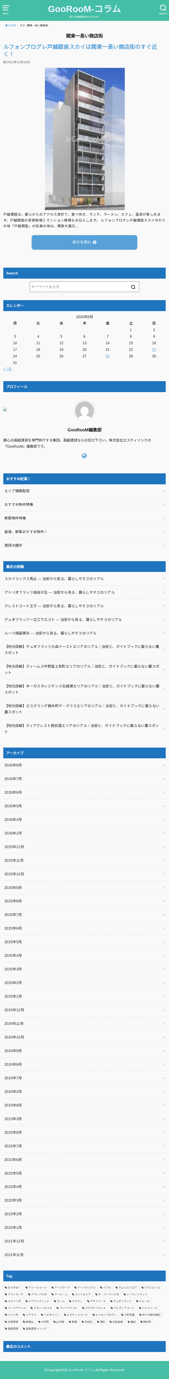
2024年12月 (14, 1010)
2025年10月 (14, 874)
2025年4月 (13, 955)
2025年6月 (13, 928)
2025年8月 (13, 901)
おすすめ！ (14, 1287)
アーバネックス (86, 1287)
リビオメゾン (52, 1314)
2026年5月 (13, 806)
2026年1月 (13, 833)
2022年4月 (13, 1187)
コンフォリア (83, 1294)
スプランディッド (38, 1301)
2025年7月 (13, 915)
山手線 (60, 1321)
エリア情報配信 (17, 491)
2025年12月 (14, 847)
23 (154, 350)
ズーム (61, 1301)
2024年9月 (13, 1051)
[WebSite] (84, 455)
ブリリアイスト (68, 1308)
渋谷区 (88, 1321)
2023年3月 (13, 1119)
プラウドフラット (95, 1308)
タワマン (77, 1301)
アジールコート (37, 1287)
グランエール (152, 1287)
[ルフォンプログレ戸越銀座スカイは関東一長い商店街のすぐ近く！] (84, 207)
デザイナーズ (98, 1301)
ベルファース (150, 1308)
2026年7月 (13, 779)
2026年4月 (13, 820)
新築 (74, 1321)
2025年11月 (14, 860)
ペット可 (13, 1314)
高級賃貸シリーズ (36, 1328)
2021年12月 (14, 1241)
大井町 (45, 1321)
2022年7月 (13, 1146)
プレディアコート (124, 1308)
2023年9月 (13, 1105)
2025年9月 (13, 888)
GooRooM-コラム (84, 9)
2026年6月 (13, 792)
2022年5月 (13, 1173)
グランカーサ (16, 1294)
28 (108, 356)
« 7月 (7, 369)
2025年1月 (13, 996)
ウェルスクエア (127, 1287)
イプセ (107, 1287)
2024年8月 (13, 1064)
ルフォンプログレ (106, 1314)
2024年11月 (14, 1024)
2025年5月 (13, 942)
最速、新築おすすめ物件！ (26, 532)
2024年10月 (14, 1037)
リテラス (31, 1314)
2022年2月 (13, 1214)
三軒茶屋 (129, 1314)
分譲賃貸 (13, 1321)
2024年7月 (13, 1078)
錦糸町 (147, 1321)
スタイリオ (14, 1301)
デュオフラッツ (122, 1301)
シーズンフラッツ (137, 1294)
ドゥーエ (144, 1301)
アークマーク (62, 1287)
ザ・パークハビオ (108, 1294)
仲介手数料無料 (151, 1314)
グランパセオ (39, 1294)
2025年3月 (13, 969)
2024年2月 (13, 1092)
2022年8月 (13, 1132)
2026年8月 (13, 765)
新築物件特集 (15, 518)
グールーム (61, 1294)
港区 (102, 1321)
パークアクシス (17, 1308)
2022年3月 (13, 1200)
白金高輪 (117, 1321)
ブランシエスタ (42, 1308)
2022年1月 (13, 1227)
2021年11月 (14, 1255)
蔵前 (133, 1321)
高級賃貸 (13, 1328)
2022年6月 (13, 1160)
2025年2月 (13, 983)
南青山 (30, 1321)
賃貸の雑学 (13, 545)
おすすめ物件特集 (18, 505)
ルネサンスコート (77, 1314)
